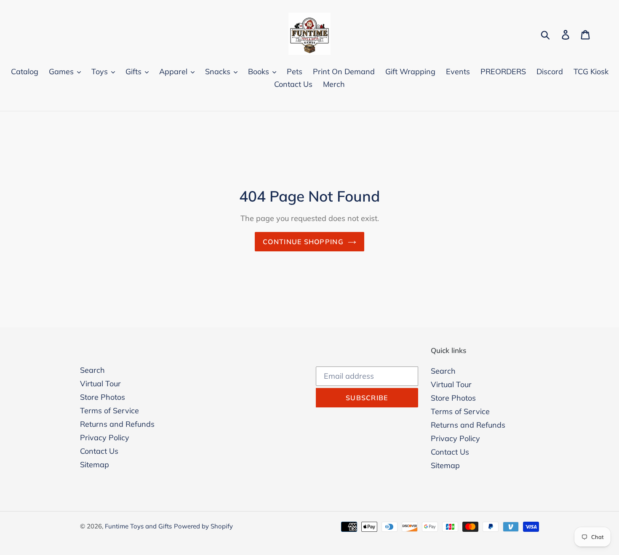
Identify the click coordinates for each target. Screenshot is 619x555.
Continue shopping (303, 241)
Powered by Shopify (203, 526)
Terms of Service (109, 410)
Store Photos (102, 397)
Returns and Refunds (117, 424)
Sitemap (94, 464)
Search (92, 370)
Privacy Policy (104, 437)
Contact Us (99, 451)
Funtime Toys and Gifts (138, 526)
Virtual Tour (100, 383)
